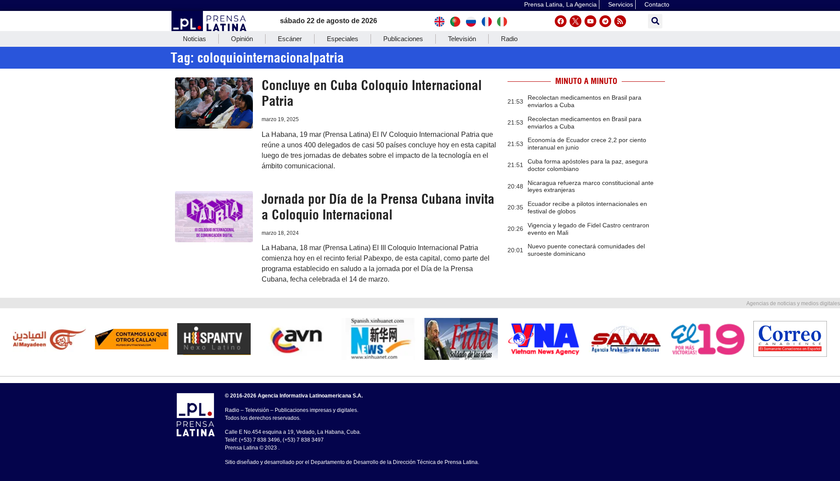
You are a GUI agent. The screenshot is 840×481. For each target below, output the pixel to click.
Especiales (342, 38)
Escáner (290, 38)
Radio (509, 38)
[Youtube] (590, 21)
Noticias (194, 38)
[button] (655, 21)
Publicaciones (403, 38)
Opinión (242, 38)
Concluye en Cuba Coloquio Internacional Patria (372, 93)
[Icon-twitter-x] (575, 21)
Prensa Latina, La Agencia (560, 4)
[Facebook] (561, 21)
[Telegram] (605, 21)
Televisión (462, 38)
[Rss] (620, 21)
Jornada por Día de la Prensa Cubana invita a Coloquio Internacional (378, 207)
